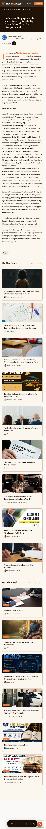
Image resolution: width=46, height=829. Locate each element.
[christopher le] (4, 37)
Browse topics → (37, 264)
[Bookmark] (27, 823)
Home (3, 9)
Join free (39, 3)
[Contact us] (39, 824)
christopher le (13, 36)
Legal (9, 9)
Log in (29, 3)
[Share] (34, 823)
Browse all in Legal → (36, 583)
